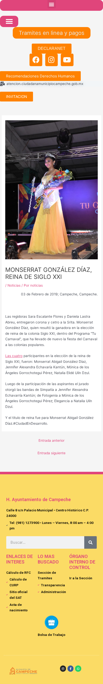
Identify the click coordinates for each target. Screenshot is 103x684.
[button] (52, 4)
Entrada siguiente (52, 453)
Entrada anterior (51, 440)
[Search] (90, 542)
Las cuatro (13, 356)
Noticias (14, 285)
